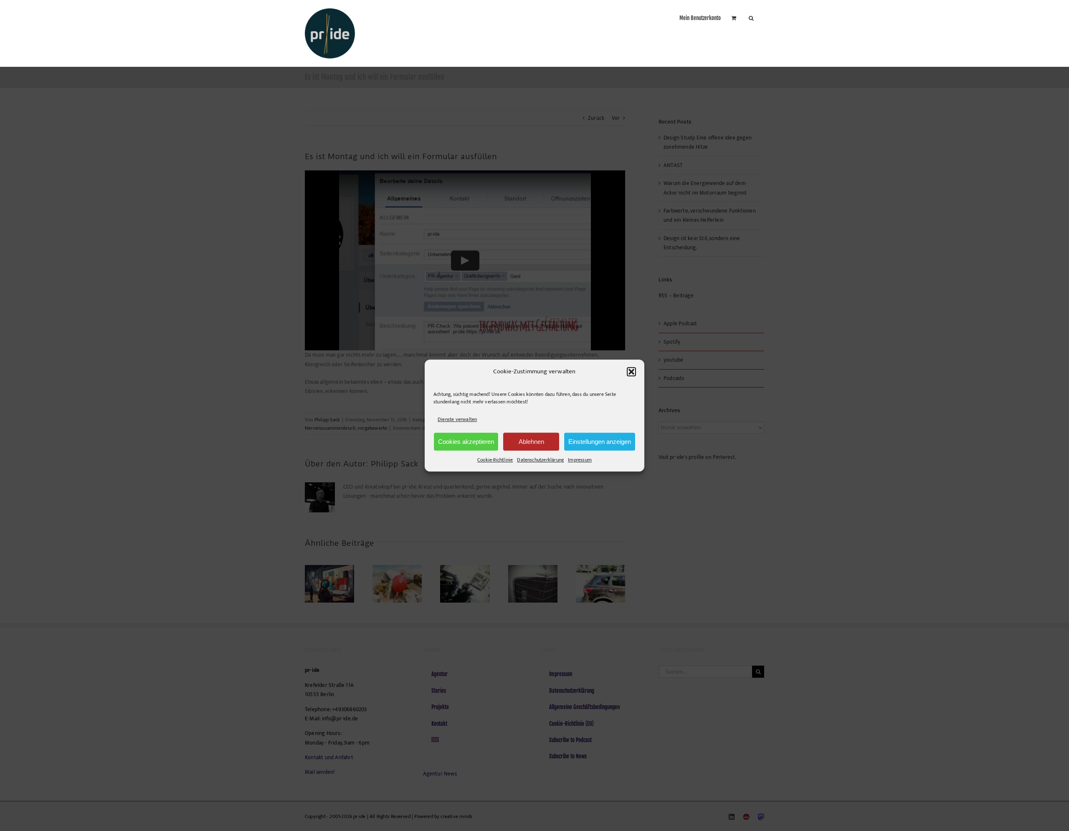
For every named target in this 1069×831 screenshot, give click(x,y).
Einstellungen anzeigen (599, 441)
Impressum (580, 460)
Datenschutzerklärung (540, 460)
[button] (631, 371)
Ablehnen (531, 441)
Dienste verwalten (457, 419)
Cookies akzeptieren (466, 441)
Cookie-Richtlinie (495, 460)
